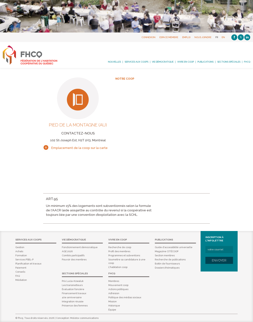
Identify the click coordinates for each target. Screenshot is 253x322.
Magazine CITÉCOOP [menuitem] (166, 251)
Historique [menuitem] (114, 305)
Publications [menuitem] (205, 62)
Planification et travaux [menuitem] (28, 263)
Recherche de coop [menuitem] (119, 247)
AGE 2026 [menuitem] (67, 251)
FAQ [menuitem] (17, 275)
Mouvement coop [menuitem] (118, 285)
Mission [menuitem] (112, 301)
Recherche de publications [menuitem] (170, 259)
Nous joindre (202, 37)
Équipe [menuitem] (112, 309)
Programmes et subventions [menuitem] (124, 255)
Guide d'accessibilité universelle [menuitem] (173, 247)
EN (223, 37)
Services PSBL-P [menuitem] (24, 259)
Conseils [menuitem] (20, 271)
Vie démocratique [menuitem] (163, 62)
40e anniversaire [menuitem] (72, 297)
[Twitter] (241, 37)
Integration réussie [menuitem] (73, 301)
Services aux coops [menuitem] (136, 62)
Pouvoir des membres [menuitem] (74, 259)
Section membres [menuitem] (165, 255)
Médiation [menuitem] (21, 280)
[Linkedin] (247, 37)
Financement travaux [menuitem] (74, 293)
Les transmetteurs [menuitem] (72, 285)
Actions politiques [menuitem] (118, 289)
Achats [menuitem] (19, 251)
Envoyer (219, 260)
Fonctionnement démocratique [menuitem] (80, 247)
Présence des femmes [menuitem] (75, 305)
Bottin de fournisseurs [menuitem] (167, 263)
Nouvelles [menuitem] (114, 62)
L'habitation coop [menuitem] (117, 267)
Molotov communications (84, 318)
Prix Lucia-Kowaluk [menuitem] (73, 281)
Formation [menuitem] (21, 255)
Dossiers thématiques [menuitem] (167, 267)
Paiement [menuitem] (20, 267)
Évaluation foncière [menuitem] (73, 289)
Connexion (148, 37)
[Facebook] (234, 37)
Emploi (186, 37)
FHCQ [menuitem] (247, 62)
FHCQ (34, 55)
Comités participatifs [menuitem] (73, 255)
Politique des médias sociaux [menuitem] (124, 297)
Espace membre (168, 37)
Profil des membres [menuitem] (119, 251)
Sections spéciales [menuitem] (228, 62)
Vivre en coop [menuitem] (185, 62)
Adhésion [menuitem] (113, 293)
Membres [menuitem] (113, 281)
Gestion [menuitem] (19, 247)
